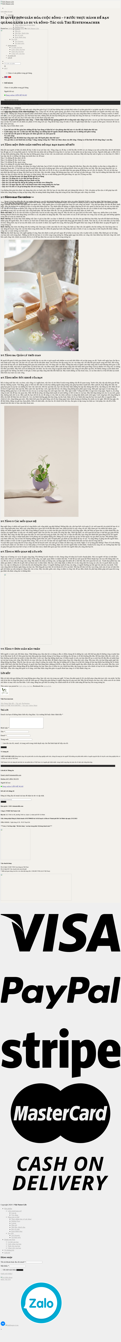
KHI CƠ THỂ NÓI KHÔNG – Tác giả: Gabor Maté (19, 705)
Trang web (4, 739)
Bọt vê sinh (15, 1229)
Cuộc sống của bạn (6, 12)
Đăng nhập (19, 1270)
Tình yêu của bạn (14, 1246)
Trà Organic (15, 1235)
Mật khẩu (5, 1266)
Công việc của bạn (14, 1248)
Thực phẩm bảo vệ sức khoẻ (21, 1219)
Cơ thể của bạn (13, 1242)
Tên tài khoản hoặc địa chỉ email (13, 1262)
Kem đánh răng (16, 1231)
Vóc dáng (14, 1215)
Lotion (13, 1223)
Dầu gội (14, 1225)
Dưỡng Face (19, 27)
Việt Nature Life (33, 28)
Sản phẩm (11, 15)
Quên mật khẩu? (6, 1274)
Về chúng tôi (9, 1250)
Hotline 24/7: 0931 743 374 (10, 779)
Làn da (13, 1213)
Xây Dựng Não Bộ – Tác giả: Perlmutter (15, 703)
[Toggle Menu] (5, 13)
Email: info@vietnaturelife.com (11, 775)
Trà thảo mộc (16, 1237)
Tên (3, 731)
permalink (47, 686)
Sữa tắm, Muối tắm (18, 1227)
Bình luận (5, 728)
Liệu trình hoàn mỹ (15, 1211)
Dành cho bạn (9, 1239)
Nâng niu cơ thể (13, 1217)
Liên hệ (7, 1253)
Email (3, 735)
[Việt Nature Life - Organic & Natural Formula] (7, 3)
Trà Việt (11, 1233)
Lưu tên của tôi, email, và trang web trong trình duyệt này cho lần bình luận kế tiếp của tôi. (35, 743)
